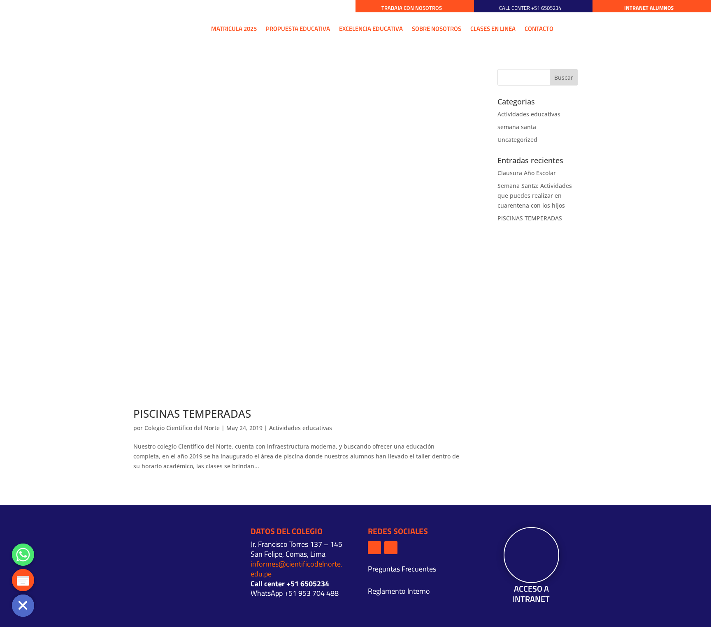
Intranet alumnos (649, 8)
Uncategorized (517, 139)
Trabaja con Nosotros (411, 8)
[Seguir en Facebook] (374, 547)
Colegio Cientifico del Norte (182, 428)
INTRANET (531, 598)
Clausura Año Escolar (526, 173)
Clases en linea (493, 28)
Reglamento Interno (399, 591)
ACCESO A (531, 588)
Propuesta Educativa (298, 28)
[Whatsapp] (23, 555)
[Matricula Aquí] (23, 580)
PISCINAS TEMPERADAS (192, 413)
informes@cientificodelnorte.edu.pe (296, 568)
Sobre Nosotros (436, 28)
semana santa (516, 127)
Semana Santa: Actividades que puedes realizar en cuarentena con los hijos (534, 195)
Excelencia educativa (371, 28)
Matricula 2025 (234, 28)
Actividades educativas (300, 428)
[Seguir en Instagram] (390, 547)
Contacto (539, 28)
